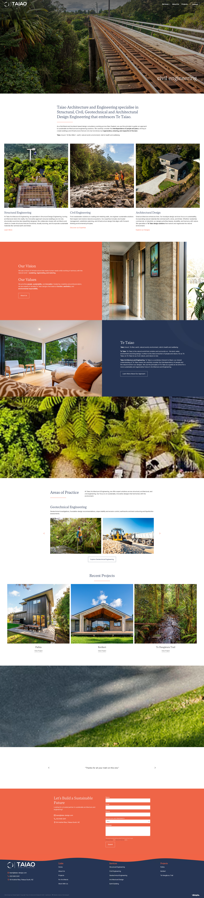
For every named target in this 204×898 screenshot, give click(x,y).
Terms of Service (119, 840)
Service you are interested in (115, 818)
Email (107, 804)
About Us (175, 4)
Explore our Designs (143, 230)
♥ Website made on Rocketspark (60, 895)
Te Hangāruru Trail (166, 875)
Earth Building (114, 884)
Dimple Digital (16, 895)
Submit (110, 844)
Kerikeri (163, 871)
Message (109, 825)
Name (107, 797)
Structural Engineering (117, 867)
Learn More (8, 230)
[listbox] (128, 821)
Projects (185, 4)
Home (60, 867)
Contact (195, 4)
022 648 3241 (61, 819)
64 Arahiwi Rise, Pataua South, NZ (68, 822)
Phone (108, 811)
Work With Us (63, 884)
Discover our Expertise (78, 228)
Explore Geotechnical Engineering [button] (102, 559)
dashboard (48, 895)
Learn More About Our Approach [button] (134, 374)
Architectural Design (116, 879)
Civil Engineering (115, 871)
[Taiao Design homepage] (24, 4)
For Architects (63, 879)
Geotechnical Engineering (118, 875)
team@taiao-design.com (64, 815)
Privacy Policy (109, 840)
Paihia (162, 867)
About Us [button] (24, 295)
